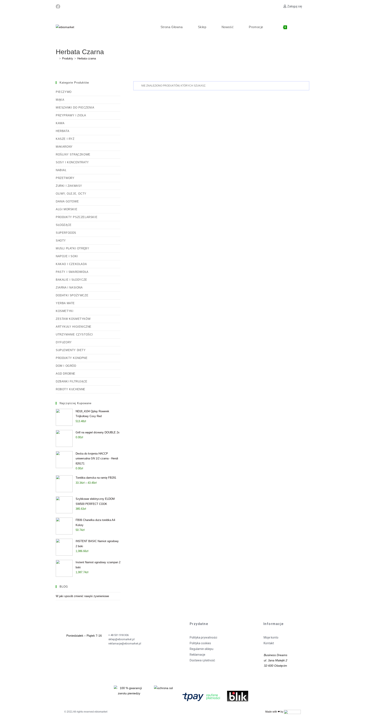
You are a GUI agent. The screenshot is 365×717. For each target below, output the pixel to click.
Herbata (62, 131)
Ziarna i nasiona (69, 287)
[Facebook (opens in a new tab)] (59, 6)
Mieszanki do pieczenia (75, 107)
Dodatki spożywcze (72, 295)
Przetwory (65, 178)
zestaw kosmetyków (73, 318)
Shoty (61, 240)
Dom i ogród (66, 365)
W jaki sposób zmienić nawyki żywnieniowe (82, 596)
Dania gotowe (67, 201)
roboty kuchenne (70, 389)
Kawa (60, 123)
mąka (60, 99)
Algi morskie (66, 209)
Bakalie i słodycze (71, 279)
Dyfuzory (64, 342)
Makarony (64, 146)
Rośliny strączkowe (73, 154)
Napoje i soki (67, 256)
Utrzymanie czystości (74, 334)
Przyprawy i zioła (71, 115)
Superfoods (66, 232)
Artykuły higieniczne (73, 326)
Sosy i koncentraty (72, 162)
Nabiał (61, 170)
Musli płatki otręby (72, 248)
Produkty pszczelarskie (76, 217)
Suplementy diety (71, 350)
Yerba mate (65, 303)
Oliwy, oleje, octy (71, 193)
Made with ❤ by (274, 711)
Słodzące (64, 225)
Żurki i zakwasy (69, 185)
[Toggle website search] (303, 27)
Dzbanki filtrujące (71, 381)
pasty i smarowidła (72, 271)
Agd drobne (65, 373)
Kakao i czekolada (71, 264)
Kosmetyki (64, 311)
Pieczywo (64, 91)
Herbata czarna (86, 58)
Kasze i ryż (65, 138)
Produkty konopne (72, 358)
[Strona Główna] (57, 58)
